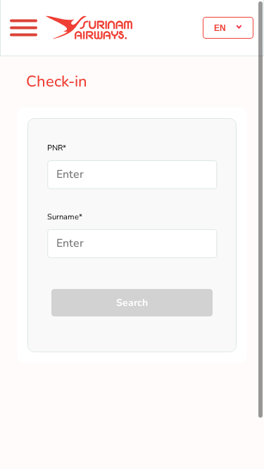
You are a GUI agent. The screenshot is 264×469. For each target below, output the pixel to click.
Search (132, 302)
